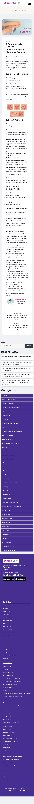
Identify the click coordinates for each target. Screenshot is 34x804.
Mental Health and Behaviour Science (12, 756)
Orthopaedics (6, 499)
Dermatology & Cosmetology (10, 741)
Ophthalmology (7, 495)
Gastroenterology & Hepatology (11, 705)
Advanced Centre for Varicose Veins (12, 696)
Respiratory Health (8, 518)
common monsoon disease (10, 407)
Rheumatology (6, 522)
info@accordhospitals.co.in (12, 572)
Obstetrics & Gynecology (9, 732)
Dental (4, 411)
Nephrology (5, 479)
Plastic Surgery (6, 510)
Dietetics (5, 419)
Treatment (5, 530)
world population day (8, 550)
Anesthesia (6, 771)
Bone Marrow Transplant (9, 716)
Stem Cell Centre (7, 719)
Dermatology (11, 9)
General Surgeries (7, 439)
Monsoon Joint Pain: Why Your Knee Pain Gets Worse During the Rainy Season (16, 375)
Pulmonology (6, 514)
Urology (4, 538)
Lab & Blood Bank (7, 471)
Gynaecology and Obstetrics (11, 443)
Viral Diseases (6, 542)
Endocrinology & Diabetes (10, 423)
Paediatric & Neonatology (10, 503)
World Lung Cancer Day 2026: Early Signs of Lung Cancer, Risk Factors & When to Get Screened (15, 382)
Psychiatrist (6, 708)
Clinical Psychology (8, 711)
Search (3, 342)
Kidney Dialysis (6, 690)
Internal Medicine (7, 459)
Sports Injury (6, 526)
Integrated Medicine (8, 455)
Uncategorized (6, 534)
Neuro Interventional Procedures (11, 678)
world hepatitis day (8, 546)
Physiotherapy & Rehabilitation (12, 507)
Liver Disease (6, 475)
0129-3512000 (7, 569)
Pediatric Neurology (8, 672)
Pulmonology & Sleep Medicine (11, 722)
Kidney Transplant (7, 687)
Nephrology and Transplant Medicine (12, 681)
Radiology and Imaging (9, 765)
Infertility (5, 451)
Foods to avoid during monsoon (12, 431)
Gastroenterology (7, 435)
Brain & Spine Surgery (8, 399)
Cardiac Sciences (7, 403)
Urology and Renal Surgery (10, 684)
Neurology (5, 487)
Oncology (5, 491)
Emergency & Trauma (8, 768)
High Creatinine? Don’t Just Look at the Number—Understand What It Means (17, 363)
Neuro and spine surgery (9, 483)
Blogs (5, 9)
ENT (3, 427)
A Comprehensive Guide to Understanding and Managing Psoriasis (15, 48)
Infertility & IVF (6, 735)
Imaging (4, 447)
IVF (3, 463)
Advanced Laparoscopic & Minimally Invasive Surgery (17, 693)
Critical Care (6, 744)
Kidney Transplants (8, 467)
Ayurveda (5, 395)
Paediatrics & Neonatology (10, 738)
